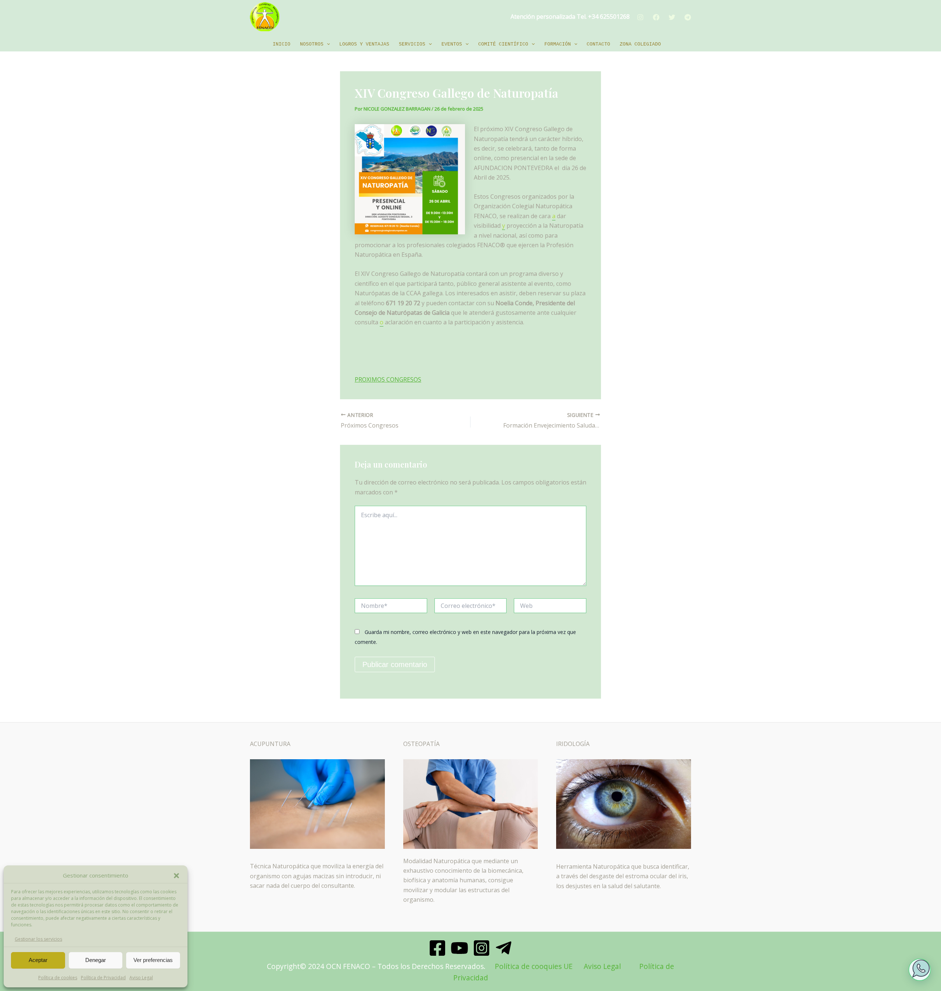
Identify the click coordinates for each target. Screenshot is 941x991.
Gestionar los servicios (38, 939)
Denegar (95, 960)
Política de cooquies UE (534, 966)
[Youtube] (459, 948)
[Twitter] (672, 17)
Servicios (412, 44)
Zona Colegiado (640, 44)
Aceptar (38, 960)
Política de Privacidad (103, 977)
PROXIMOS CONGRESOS (388, 379)
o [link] (381, 322)
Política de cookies (57, 977)
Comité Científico (503, 44)
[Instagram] (640, 17)
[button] (176, 875)
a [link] (553, 216)
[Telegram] (687, 17)
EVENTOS (451, 44)
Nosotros (311, 44)
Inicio (281, 44)
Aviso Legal (141, 977)
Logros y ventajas (364, 44)
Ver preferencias (153, 960)
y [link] (503, 225)
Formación (557, 44)
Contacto (598, 44)
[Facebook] (656, 17)
